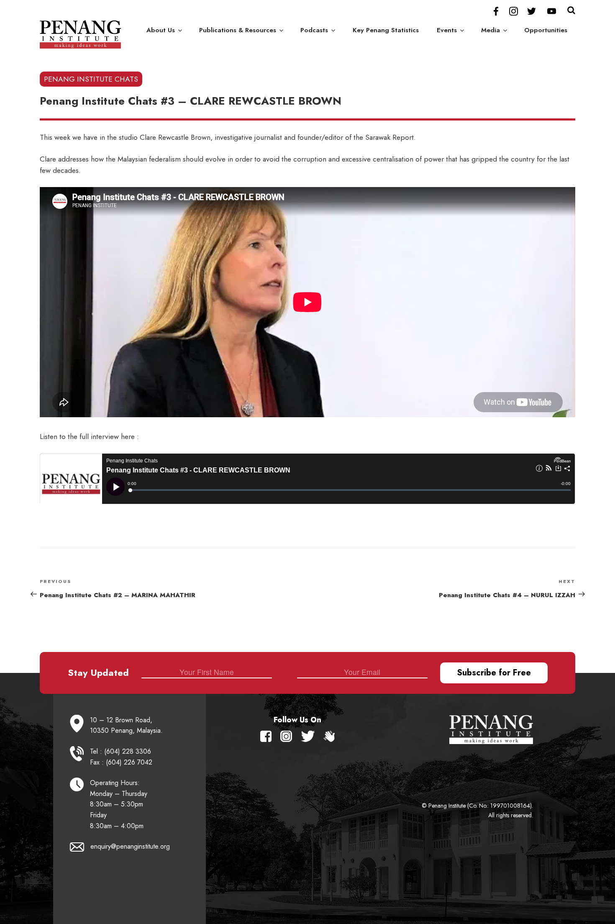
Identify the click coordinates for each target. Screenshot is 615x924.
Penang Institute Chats (91, 79)
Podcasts (314, 30)
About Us (160, 30)
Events (447, 30)
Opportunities (545, 30)
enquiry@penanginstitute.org (130, 846)
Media (490, 30)
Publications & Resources (237, 30)
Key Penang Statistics (386, 30)
